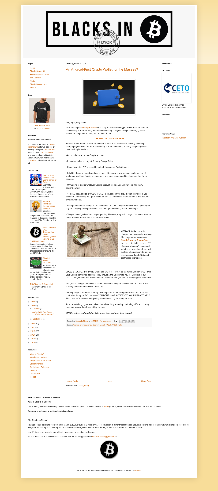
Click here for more (42, 125)
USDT (114, 325)
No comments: (106, 321)
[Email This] (121, 321)
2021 (32, 324)
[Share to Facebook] (130, 321)
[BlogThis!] (124, 321)
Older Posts (146, 381)
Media (32, 81)
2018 (32, 331)
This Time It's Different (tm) (41, 284)
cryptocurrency (86, 325)
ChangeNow (142, 240)
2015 (32, 339)
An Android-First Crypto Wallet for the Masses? (102, 69)
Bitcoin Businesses (38, 84)
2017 (32, 335)
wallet (120, 325)
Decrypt (96, 325)
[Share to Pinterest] (133, 321)
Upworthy (32, 160)
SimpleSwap (127, 240)
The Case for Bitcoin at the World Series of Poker (49, 178)
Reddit (33, 377)
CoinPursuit (35, 373)
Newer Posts (72, 381)
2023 (32, 305)
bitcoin (106, 406)
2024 (32, 302)
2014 (32, 342)
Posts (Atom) (83, 386)
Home (109, 381)
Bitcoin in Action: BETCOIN (47, 260)
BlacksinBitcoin (43, 128)
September (38, 319)
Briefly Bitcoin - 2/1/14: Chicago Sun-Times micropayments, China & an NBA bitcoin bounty (43, 234)
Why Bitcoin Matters (38, 357)
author (52, 144)
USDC (108, 325)
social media (47, 152)
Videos (33, 87)
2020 (32, 327)
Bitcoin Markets (36, 364)
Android (76, 325)
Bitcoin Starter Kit (37, 71)
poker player (33, 147)
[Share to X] (127, 321)
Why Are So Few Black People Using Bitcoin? (49, 204)
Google (102, 325)
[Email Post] (116, 321)
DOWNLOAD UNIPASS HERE (110, 138)
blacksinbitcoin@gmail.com (104, 437)
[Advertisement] (109, 353)
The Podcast (35, 78)
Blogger (137, 470)
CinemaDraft (49, 150)
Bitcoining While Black (39, 74)
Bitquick (33, 370)
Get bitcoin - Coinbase (39, 367)
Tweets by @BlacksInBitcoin (174, 138)
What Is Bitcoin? (37, 354)
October (36, 309)
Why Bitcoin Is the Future (40, 361)
